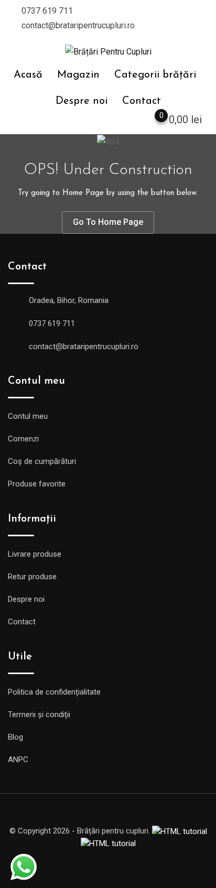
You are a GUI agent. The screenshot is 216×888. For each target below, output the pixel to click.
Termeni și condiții (39, 714)
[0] (151, 121)
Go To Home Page (108, 222)
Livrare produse (34, 554)
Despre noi (81, 101)
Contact (141, 101)
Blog (15, 737)
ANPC (18, 759)
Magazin (78, 75)
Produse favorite (37, 484)
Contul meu (28, 416)
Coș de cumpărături (42, 461)
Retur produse (32, 576)
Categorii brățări (155, 75)
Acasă (28, 75)
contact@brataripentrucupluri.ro (78, 25)
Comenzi (23, 438)
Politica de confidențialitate (54, 692)
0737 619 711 (47, 11)
